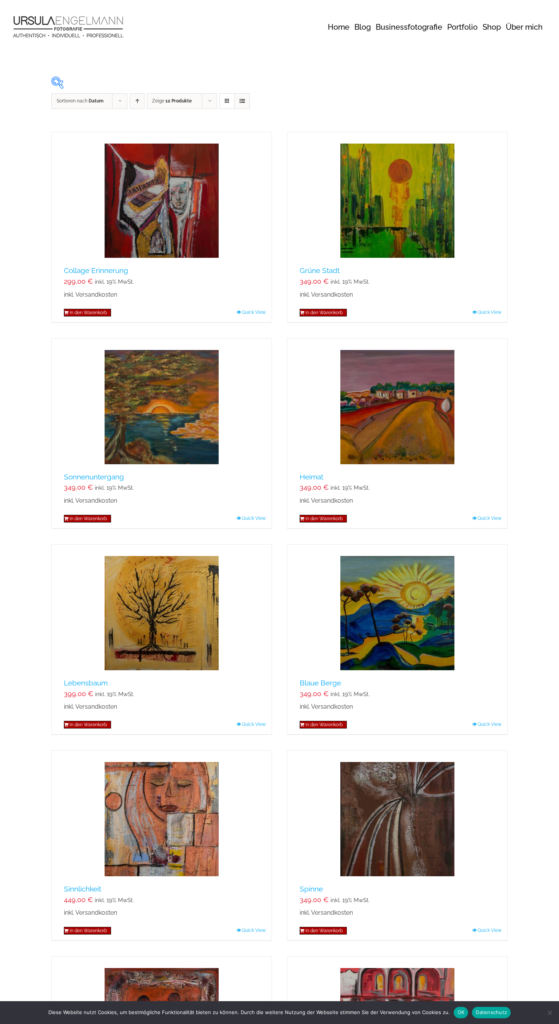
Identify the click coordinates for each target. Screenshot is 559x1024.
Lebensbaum (86, 683)
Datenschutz (491, 1012)
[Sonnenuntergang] (162, 401)
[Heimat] (397, 401)
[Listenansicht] (242, 101)
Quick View (254, 312)
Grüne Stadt (320, 270)
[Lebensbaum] (162, 607)
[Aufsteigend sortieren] (137, 101)
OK (461, 1012)
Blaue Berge (320, 683)
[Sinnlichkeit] (162, 813)
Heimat (311, 477)
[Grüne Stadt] (397, 195)
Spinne (311, 889)
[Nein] (549, 1012)
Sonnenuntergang (94, 477)
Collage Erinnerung (96, 270)
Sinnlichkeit (82, 889)
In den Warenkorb (88, 312)
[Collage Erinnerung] (162, 195)
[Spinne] (397, 813)
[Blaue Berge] (397, 607)
